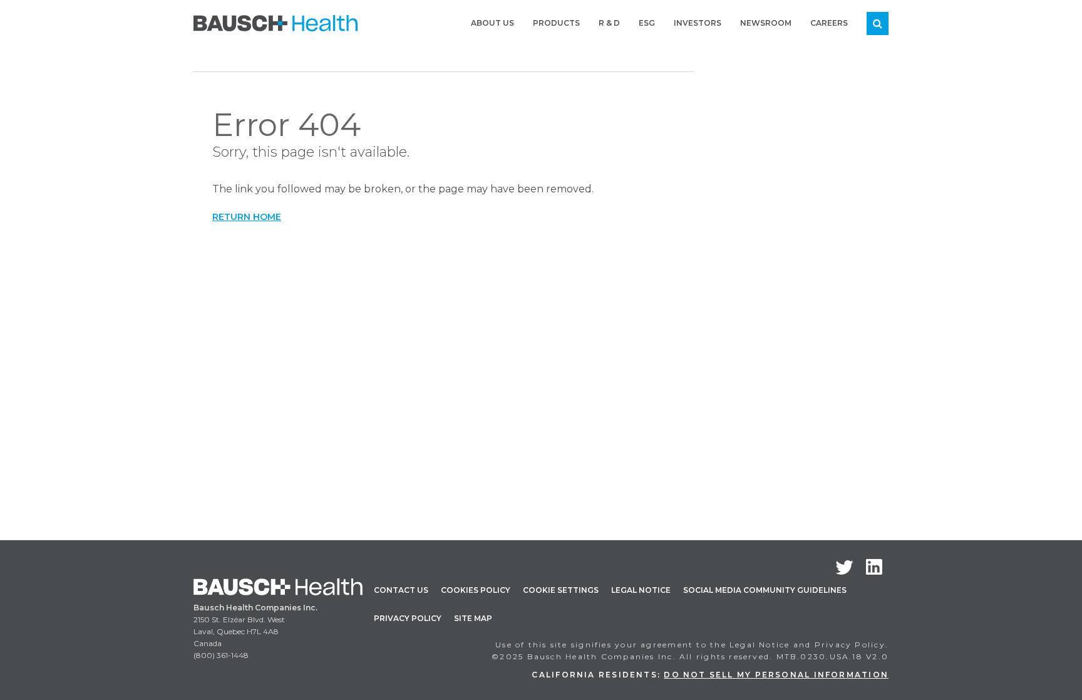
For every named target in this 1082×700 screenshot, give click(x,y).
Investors (697, 23)
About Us (492, 23)
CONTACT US (401, 590)
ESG (647, 23)
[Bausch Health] (275, 22)
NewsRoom (765, 23)
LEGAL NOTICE (641, 590)
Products (556, 23)
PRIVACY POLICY (407, 618)
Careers (829, 23)
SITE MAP (473, 618)
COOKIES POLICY (475, 590)
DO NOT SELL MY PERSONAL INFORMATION (776, 674)
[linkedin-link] (874, 567)
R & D (609, 23)
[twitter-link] (844, 567)
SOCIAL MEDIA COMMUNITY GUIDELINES (765, 590)
